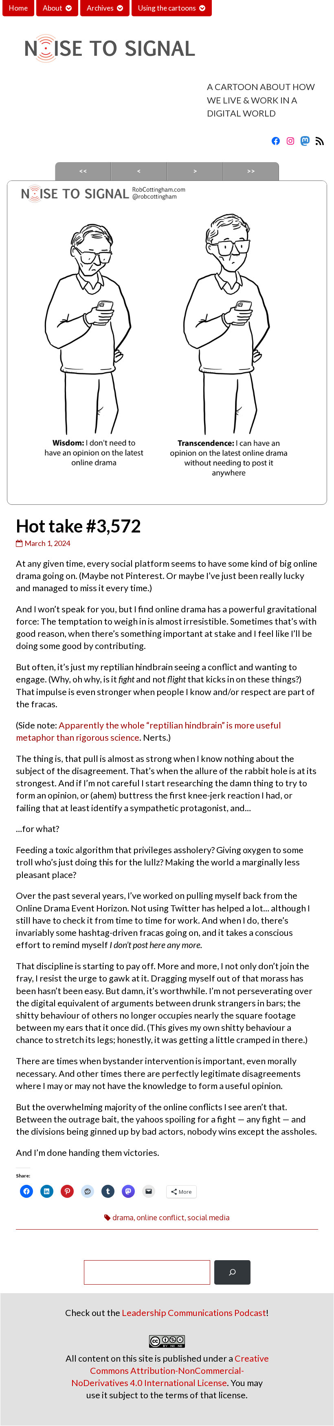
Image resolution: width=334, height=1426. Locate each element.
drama (123, 1217)
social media (208, 1217)
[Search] (232, 1272)
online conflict (160, 1217)
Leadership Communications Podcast (194, 1312)
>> (251, 171)
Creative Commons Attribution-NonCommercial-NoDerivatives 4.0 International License (170, 1370)
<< (83, 171)
